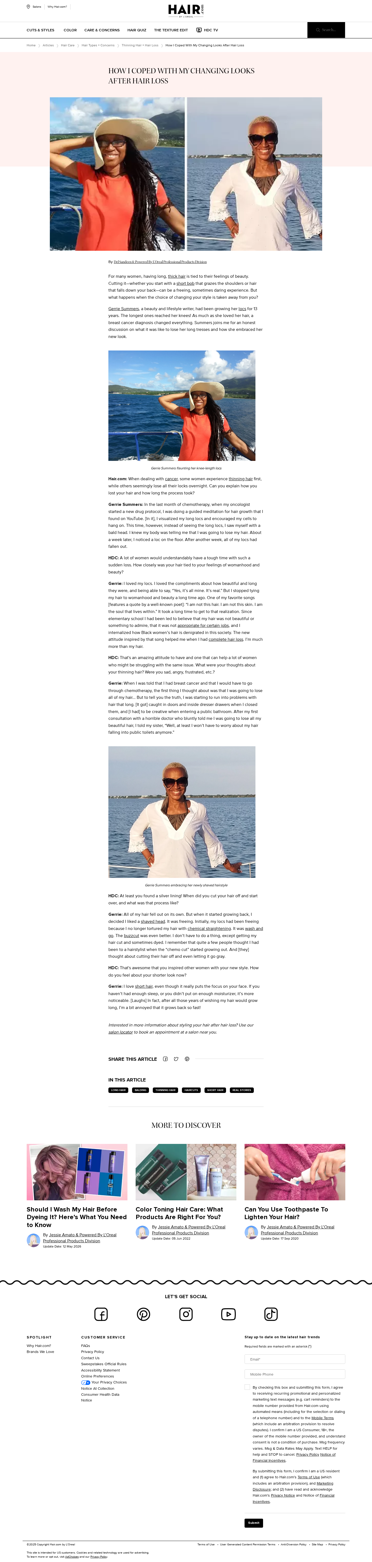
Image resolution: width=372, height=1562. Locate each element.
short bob (185, 283)
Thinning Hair (165, 1090)
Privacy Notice (283, 1495)
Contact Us (90, 1357)
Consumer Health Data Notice (100, 1397)
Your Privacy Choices (108, 1382)
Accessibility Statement (100, 1370)
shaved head (153, 921)
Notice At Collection (97, 1388)
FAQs (85, 1345)
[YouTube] (228, 1314)
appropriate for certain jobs (203, 625)
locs (242, 309)
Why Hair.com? (57, 6)
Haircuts (191, 1090)
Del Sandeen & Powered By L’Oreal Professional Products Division (160, 262)
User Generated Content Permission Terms (247, 1544)
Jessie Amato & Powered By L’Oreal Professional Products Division (80, 1238)
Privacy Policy (92, 1351)
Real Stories (242, 1090)
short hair (144, 986)
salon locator (120, 1032)
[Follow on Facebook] (101, 1314)
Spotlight (39, 1337)
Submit (254, 1523)
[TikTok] (271, 1314)
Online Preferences (97, 1376)
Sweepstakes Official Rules (104, 1363)
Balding (140, 1090)
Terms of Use (309, 1476)
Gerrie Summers (123, 309)
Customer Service (103, 1337)
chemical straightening (209, 928)
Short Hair (215, 1090)
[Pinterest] (143, 1314)
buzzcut (131, 935)
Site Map (317, 1544)
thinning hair (241, 479)
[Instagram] (186, 1314)
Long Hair (118, 1090)
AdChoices (72, 1556)
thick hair (176, 276)
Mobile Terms (323, 1417)
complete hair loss (226, 639)
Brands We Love (40, 1351)
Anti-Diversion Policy (293, 1544)
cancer (171, 479)
